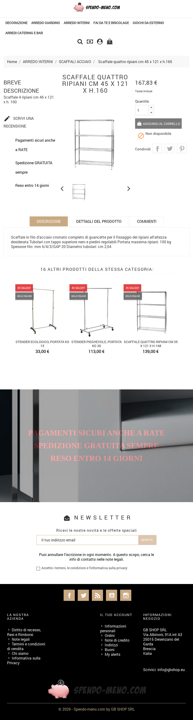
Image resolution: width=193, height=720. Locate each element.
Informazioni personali (113, 628)
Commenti (147, 221)
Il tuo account (116, 614)
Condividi (157, 148)
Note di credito (117, 640)
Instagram (125, 595)
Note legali (21, 639)
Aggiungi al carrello (161, 123)
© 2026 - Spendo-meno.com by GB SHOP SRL (96, 709)
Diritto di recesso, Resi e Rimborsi (24, 632)
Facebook (69, 595)
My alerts (112, 654)
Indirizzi (111, 644)
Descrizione (49, 221)
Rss (97, 595)
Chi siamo (20, 653)
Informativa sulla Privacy (23, 660)
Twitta (169, 148)
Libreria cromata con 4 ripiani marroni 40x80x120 (58, 344)
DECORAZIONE (16, 22)
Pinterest (181, 148)
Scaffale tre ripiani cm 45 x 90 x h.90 (112, 344)
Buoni (109, 649)
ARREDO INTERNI (77, 22)
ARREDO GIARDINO (45, 22)
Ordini (110, 635)
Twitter (83, 595)
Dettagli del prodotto (98, 221)
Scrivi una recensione (19, 121)
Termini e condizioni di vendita (26, 646)
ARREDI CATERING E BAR (24, 33)
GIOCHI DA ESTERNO (148, 22)
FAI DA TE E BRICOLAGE (111, 22)
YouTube (111, 595)
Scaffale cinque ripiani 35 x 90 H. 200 (167, 344)
